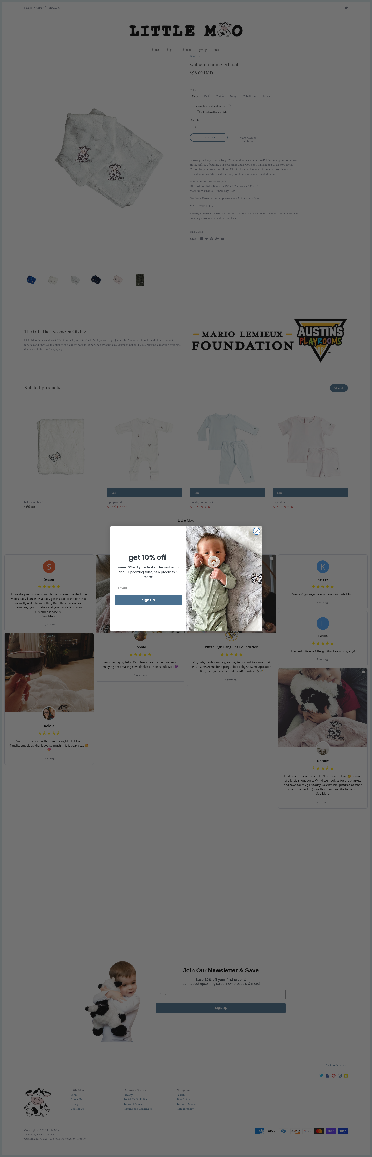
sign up (148, 599)
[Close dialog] (256, 531)
